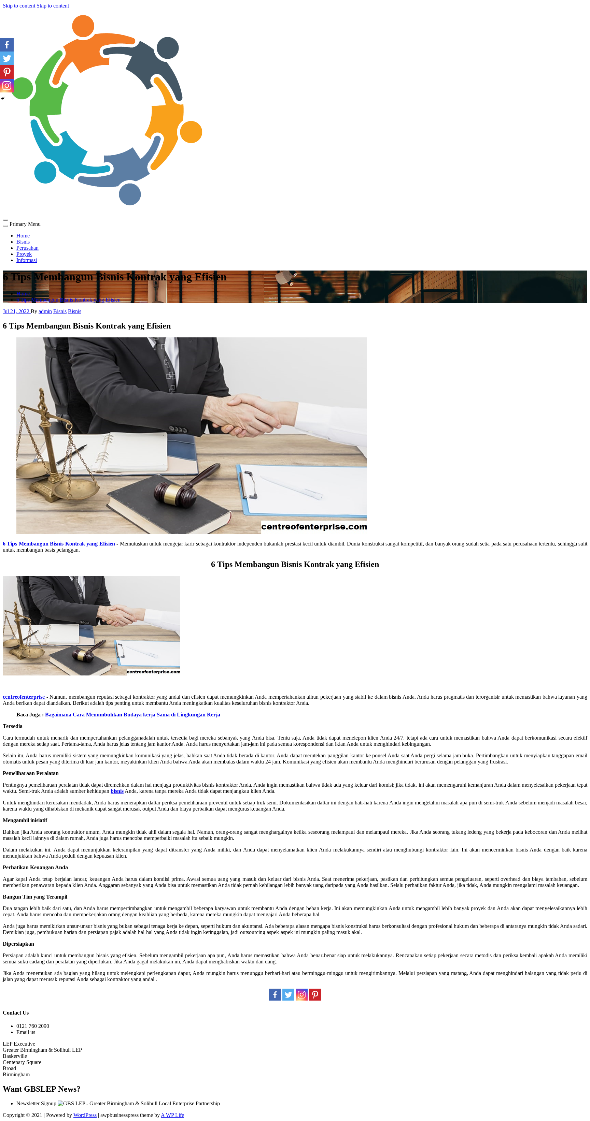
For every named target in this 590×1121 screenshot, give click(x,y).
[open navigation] (5, 220)
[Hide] (2, 98)
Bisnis (23, 242)
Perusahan (27, 248)
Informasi (26, 260)
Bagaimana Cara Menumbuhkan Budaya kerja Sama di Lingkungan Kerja (132, 714)
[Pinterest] (315, 995)
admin (45, 311)
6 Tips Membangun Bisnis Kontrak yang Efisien (68, 300)
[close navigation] (5, 226)
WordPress (85, 1115)
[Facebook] (275, 995)
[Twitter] (288, 995)
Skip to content (19, 6)
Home (23, 235)
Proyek (24, 254)
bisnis (117, 791)
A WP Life (172, 1115)
